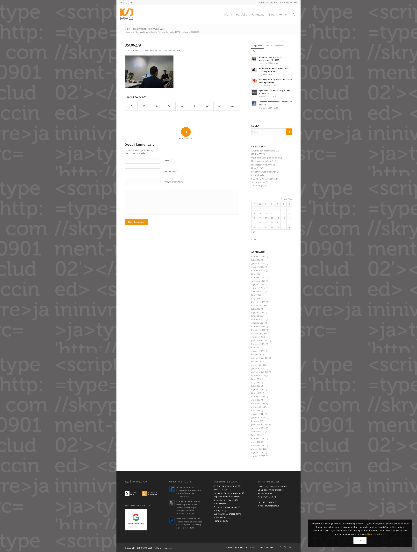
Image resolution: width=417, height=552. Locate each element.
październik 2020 (259, 340)
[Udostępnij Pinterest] (169, 106)
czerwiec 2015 (258, 396)
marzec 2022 (257, 305)
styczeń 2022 (257, 312)
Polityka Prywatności (163, 548)
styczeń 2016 (257, 389)
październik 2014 (259, 424)
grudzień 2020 (258, 336)
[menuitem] (228, 14)
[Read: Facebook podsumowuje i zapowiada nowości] (254, 103)
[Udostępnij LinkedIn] (182, 106)
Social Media (257, 182)
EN (291, 2)
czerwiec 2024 (258, 277)
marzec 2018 (257, 364)
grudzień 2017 (258, 368)
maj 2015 (255, 399)
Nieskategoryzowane (262, 164)
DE (295, 2)
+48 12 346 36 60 (281, 2)
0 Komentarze (151, 50)
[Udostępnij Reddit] (220, 106)
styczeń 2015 (257, 413)
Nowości (255, 168)
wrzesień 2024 (258, 270)
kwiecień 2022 (258, 301)
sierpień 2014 (258, 431)
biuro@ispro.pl (265, 2)
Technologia (257, 185)
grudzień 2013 (258, 456)
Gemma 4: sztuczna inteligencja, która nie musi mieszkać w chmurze (188, 490)
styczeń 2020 (257, 350)
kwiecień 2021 (258, 329)
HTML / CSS (256, 154)
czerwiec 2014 (258, 438)
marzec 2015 (257, 406)
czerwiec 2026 (258, 256)
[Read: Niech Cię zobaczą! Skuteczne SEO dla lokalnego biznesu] (254, 81)
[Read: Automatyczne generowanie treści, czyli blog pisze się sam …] (254, 70)
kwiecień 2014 (258, 445)
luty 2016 (255, 385)
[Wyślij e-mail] (232, 106)
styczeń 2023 (257, 284)
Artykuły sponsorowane (263, 150)
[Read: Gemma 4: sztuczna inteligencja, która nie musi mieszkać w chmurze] (172, 489)
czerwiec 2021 (258, 326)
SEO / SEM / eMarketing (262, 178)
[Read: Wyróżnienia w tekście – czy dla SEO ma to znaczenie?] (254, 92)
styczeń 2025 (257, 266)
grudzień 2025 (258, 263)
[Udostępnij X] (144, 106)
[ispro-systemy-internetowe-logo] (128, 14)
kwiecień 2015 (258, 403)
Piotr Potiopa (174, 50)
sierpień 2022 (258, 291)
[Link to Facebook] (121, 2)
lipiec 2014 (256, 435)
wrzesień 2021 (258, 319)
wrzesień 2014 (258, 427)
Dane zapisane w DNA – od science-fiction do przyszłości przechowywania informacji (189, 521)
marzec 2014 (257, 449)
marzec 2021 (257, 333)
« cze (253, 239)
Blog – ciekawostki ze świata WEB (145, 29)
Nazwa (168, 160)
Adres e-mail (171, 171)
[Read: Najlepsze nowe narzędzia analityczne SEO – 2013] (254, 59)
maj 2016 (255, 382)
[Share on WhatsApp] (156, 106)
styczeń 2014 (257, 452)
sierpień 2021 (258, 322)
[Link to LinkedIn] (131, 2)
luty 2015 (255, 410)
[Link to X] (126, 2)
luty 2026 (255, 259)
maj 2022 (255, 298)
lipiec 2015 (256, 392)
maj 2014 (255, 442)
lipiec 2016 (256, 379)
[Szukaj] (293, 14)
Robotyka (256, 175)
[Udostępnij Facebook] (131, 106)
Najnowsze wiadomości (262, 161)
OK (360, 540)
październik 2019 (259, 357)
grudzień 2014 (258, 417)
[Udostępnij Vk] (207, 106)
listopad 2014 (257, 420)
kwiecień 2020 (258, 343)
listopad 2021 (257, 315)
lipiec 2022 (256, 294)
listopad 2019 (257, 354)
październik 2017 (259, 372)
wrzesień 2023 (258, 280)
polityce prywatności (374, 534)
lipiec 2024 (256, 273)
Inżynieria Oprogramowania (265, 157)
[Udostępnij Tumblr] (194, 106)
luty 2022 (255, 308)
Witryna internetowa (174, 182)
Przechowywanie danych (263, 171)
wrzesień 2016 (258, 375)
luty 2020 (255, 347)
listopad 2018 (257, 361)
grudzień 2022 (258, 287)
